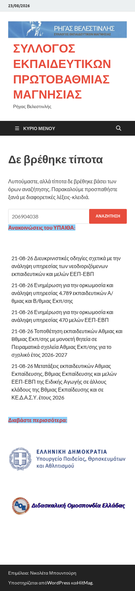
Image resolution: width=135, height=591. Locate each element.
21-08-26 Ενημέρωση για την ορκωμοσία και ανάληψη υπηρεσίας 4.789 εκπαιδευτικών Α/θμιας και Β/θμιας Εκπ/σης (62, 293)
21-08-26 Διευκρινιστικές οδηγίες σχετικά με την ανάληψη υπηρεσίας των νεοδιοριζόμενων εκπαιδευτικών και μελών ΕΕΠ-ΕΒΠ (66, 266)
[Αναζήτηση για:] (67, 216)
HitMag (84, 582)
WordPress (58, 582)
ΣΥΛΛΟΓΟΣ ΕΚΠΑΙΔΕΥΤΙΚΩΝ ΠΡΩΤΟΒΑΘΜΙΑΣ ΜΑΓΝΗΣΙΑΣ (62, 71)
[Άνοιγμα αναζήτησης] (119, 128)
